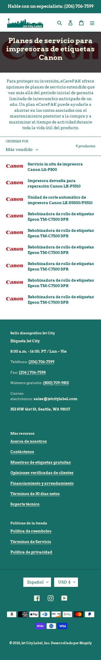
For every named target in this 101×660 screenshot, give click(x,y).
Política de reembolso (31, 531)
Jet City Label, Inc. (35, 643)
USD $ (64, 582)
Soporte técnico (25, 504)
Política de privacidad (31, 552)
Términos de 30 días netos (35, 494)
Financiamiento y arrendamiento (42, 483)
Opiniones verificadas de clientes (42, 473)
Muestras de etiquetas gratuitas (40, 462)
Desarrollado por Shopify (71, 643)
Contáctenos (22, 452)
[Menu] (92, 22)
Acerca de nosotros (28, 441)
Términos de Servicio (30, 542)
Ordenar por (17, 141)
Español (35, 582)
